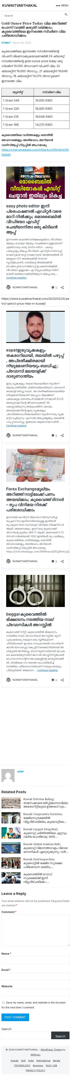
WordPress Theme (51, 1049)
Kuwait (6, 42)
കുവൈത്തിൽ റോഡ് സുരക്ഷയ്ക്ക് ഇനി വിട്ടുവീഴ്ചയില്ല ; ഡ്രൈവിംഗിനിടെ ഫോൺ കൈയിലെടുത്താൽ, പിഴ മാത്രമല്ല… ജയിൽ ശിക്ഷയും (44, 883)
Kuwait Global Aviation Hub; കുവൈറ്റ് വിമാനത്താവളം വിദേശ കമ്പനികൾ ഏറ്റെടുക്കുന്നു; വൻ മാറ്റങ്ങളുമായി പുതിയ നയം (45, 849)
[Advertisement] (35, 725)
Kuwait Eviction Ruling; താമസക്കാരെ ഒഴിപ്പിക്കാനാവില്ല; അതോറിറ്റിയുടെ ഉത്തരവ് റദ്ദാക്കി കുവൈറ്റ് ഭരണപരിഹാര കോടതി (45, 804)
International (43, 1060)
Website (6, 986)
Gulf (23, 1060)
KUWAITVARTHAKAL (19, 5)
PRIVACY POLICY (35, 1070)
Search (6, 1029)
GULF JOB (51, 1065)
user (20, 771)
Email (6, 969)
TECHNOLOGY (22, 1065)
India (31, 1060)
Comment (8, 911)
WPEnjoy (35, 1054)
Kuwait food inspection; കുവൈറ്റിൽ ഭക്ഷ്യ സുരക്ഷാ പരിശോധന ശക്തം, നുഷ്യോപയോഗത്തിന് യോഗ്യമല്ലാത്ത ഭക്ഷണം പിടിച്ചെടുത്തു (42, 868)
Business (38, 1065)
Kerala (56, 1060)
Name (6, 953)
